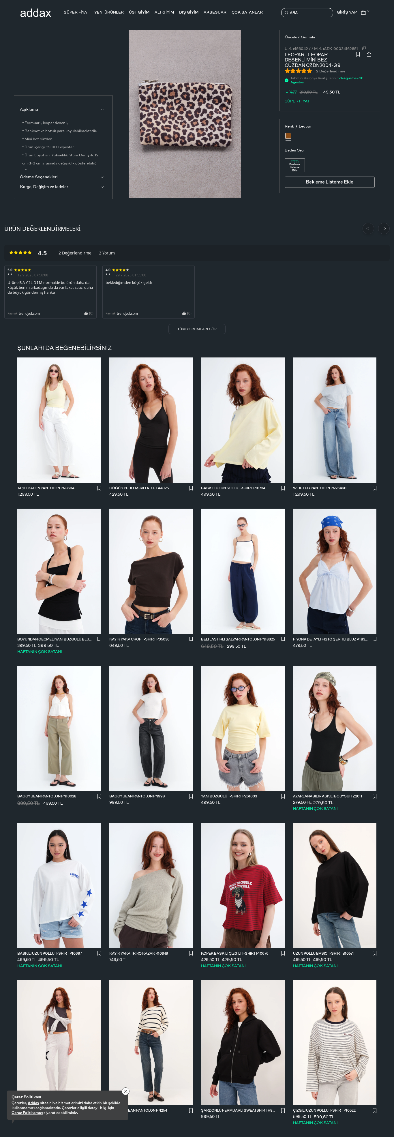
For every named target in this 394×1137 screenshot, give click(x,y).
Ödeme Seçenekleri (39, 177)
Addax (33, 1103)
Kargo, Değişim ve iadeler (44, 187)
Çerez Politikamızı (27, 1113)
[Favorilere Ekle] (358, 58)
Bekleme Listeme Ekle (294, 167)
